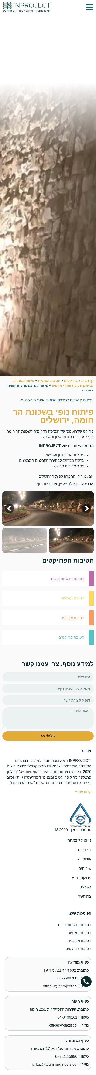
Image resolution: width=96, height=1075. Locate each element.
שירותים (85, 868)
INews (86, 887)
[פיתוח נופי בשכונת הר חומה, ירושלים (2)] (48, 508)
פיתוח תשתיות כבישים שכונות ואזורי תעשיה (59, 400)
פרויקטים (71, 381)
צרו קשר (84, 896)
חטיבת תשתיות (49, 381)
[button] (90, 7)
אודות (86, 859)
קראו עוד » (83, 792)
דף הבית (87, 381)
